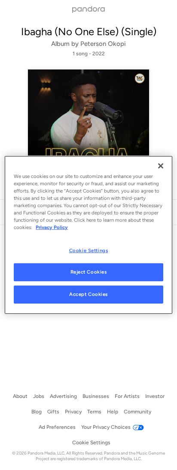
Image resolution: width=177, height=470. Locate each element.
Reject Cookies (88, 272)
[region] (88, 235)
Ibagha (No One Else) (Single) (88, 31)
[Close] (160, 166)
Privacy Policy (52, 227)
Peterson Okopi (103, 44)
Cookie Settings (88, 250)
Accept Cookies (88, 294)
